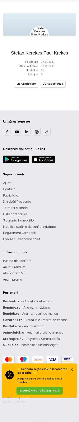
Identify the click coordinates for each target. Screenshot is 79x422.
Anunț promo (12, 279)
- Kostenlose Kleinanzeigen (30, 345)
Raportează (55, 83)
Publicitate (10, 195)
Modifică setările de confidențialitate (29, 227)
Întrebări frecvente (17, 201)
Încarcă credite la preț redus (40, 390)
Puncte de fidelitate (17, 261)
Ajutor (7, 183)
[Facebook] (7, 131)
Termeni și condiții (16, 208)
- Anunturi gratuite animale (33, 332)
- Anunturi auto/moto (28, 301)
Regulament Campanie (20, 233)
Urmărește (28, 83)
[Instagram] (36, 131)
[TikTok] (46, 131)
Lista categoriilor (15, 214)
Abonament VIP (14, 273)
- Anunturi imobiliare (26, 307)
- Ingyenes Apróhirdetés (31, 339)
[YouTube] (17, 131)
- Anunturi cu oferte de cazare (35, 320)
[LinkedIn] (26, 131)
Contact (9, 189)
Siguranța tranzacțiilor (19, 220)
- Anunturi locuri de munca (30, 313)
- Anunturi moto (23, 326)
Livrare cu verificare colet (21, 239)
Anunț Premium (14, 267)
